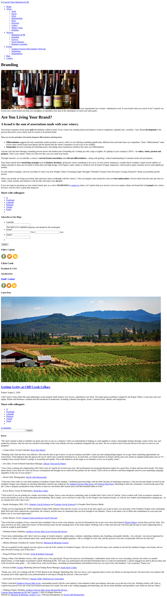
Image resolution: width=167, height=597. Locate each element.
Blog (8, 56)
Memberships (17, 18)
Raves (14, 14)
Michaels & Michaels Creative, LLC (26, 595)
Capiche (34, 592)
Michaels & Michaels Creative (56, 543)
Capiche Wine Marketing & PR (14, 592)
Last (61, 232)
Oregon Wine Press (106, 484)
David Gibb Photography (36, 477)
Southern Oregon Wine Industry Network (28, 49)
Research (15, 23)
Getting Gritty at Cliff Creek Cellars (25, 387)
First (33, 232)
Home (8, 6)
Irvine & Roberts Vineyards (42, 554)
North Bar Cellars (40, 491)
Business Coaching (19, 44)
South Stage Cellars (69, 567)
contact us (75, 185)
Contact (9, 58)
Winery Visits (17, 28)
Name (9, 229)
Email (9, 235)
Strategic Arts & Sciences (39, 504)
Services (9, 32)
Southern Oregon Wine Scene (82, 484)
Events (9, 46)
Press (13, 21)
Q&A (13, 16)
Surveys (14, 39)
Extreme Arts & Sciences (64, 504)
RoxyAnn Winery (38, 450)
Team (13, 11)
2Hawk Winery (130, 522)
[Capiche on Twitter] (9, 258)
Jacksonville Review (59, 531)
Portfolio (15, 30)
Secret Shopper (17, 42)
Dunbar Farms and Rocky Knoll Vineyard (39, 518)
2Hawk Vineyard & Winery (54, 464)
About (8, 9)
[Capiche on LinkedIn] (15, 258)
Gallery (14, 25)
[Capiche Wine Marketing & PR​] (15, 2)
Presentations (16, 53)
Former (20, 567)
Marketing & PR (18, 35)
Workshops (16, 51)
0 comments (6, 428)
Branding (15, 37)
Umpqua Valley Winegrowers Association (46, 579)
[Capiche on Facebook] (3, 258)
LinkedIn (10, 222)
